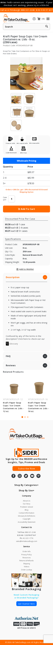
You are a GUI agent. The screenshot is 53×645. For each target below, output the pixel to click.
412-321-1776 (28, 538)
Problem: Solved (26, 507)
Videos (26, 566)
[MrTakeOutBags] (16, 18)
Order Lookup (26, 570)
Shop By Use (26, 490)
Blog (26, 510)
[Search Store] (46, 26)
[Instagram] (19, 476)
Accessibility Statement (26, 522)
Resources (27, 557)
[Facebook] (13, 476)
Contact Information (26, 513)
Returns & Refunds (26, 560)
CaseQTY (5, 198)
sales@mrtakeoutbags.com (26, 541)
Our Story (26, 504)
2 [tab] (25, 417)
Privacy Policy (26, 554)
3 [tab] (28, 417)
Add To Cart (28, 209)
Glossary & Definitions (26, 516)
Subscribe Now (26, 468)
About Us (26, 501)
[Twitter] (26, 476)
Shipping (26, 563)
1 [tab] (22, 417)
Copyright (26, 519)
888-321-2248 (28, 10)
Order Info (26, 551)
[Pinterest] (38, 476)
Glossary (13, 343)
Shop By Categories (25, 485)
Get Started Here (26, 603)
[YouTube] (32, 476)
